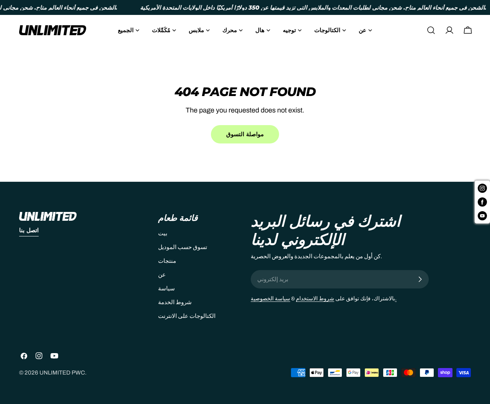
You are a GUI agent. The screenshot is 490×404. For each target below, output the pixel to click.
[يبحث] (431, 30)
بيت (162, 233)
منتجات (167, 261)
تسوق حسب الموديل (182, 247)
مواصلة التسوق (245, 134)
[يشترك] (420, 279)
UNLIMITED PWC (62, 373)
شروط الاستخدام (315, 298)
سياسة (166, 288)
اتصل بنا (29, 230)
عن (162, 275)
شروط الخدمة (175, 302)
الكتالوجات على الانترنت (187, 316)
